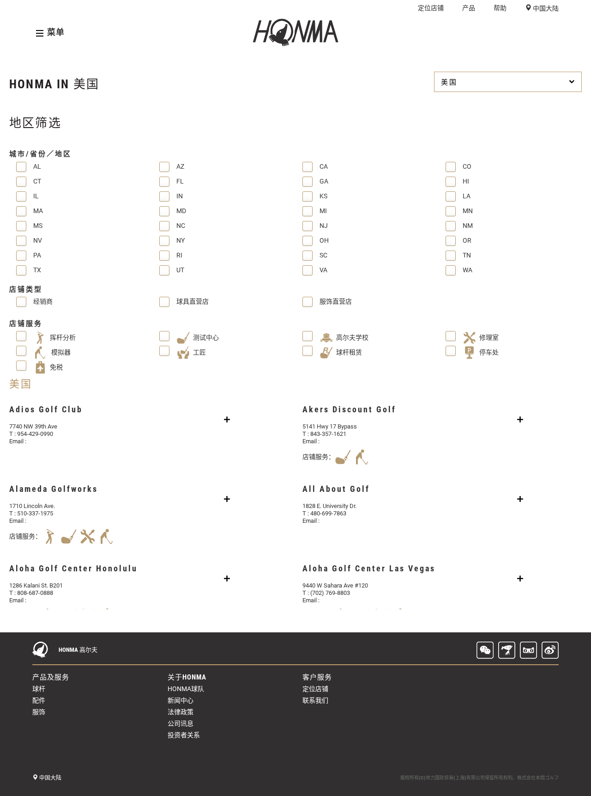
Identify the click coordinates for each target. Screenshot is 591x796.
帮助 (500, 8)
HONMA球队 (186, 688)
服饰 (38, 712)
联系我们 (315, 700)
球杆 (38, 688)
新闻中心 (180, 700)
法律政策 (180, 712)
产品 (468, 8)
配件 (38, 700)
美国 (449, 82)
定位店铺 (431, 8)
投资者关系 (184, 735)
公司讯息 (180, 723)
